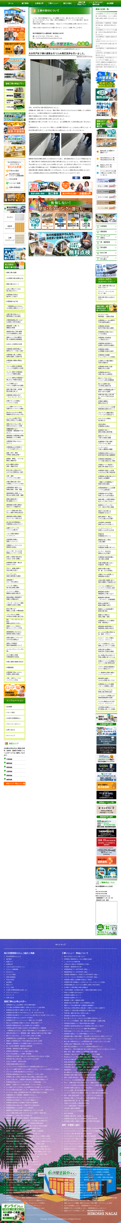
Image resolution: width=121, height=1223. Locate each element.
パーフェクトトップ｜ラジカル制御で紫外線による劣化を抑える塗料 (84, 1128)
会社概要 (110, 3)
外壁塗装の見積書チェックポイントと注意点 (106, 356)
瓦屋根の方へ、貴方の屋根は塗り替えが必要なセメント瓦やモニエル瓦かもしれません (90, 1049)
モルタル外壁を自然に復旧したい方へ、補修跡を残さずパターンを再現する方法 (30, 1089)
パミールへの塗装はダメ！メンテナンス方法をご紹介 (106, 587)
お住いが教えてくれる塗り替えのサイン (13, 290)
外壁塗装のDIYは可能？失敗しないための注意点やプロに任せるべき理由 (27, 1056)
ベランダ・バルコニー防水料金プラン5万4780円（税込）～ (82, 977)
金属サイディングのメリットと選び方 (12, 529)
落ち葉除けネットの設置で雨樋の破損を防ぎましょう (80, 1072)
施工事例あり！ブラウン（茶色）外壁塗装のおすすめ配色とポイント (26, 1198)
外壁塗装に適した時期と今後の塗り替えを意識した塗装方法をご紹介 (26, 1077)
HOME (31, 49)
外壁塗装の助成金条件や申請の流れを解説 (106, 327)
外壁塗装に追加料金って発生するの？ (104, 338)
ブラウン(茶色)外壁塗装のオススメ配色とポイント (106, 667)
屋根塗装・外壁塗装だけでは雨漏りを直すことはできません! (24, 1043)
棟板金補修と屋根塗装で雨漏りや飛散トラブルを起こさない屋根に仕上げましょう (30, 1141)
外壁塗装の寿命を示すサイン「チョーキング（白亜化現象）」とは (26, 1082)
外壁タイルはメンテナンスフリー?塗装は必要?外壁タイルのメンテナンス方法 (87, 1039)
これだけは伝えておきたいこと (15, 966)
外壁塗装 (14, 89)
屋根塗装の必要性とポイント (72, 997)
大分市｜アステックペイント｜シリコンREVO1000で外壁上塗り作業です (106, 44)
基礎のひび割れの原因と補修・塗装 (104, 616)
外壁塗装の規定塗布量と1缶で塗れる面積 (106, 558)
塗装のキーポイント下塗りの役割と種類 (104, 436)
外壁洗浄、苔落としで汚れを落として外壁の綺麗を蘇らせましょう (84, 1098)
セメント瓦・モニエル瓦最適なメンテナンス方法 (14, 552)
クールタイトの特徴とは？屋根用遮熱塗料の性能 (106, 696)
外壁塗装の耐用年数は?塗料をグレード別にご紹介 (14, 350)
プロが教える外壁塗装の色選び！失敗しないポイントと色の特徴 (25, 1007)
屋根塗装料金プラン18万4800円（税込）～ (77, 972)
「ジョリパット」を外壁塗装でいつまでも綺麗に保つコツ (23, 1133)
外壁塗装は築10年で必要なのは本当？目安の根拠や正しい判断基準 (26, 1028)
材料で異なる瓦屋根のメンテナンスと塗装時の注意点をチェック (83, 1046)
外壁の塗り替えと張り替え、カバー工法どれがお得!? (106, 396)
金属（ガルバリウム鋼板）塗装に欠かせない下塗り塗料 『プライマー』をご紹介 (88, 1203)
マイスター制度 (11, 974)
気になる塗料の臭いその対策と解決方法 (104, 385)
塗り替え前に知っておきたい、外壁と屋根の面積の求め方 (23, 1128)
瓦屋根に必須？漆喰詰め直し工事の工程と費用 (78, 1044)
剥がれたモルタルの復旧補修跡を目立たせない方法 (14, 413)
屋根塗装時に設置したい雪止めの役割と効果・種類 (14, 494)
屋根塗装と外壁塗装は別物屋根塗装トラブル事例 (14, 436)
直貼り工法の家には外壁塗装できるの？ (104, 512)
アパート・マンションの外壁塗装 (74, 1111)
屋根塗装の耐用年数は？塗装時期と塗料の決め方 (106, 627)
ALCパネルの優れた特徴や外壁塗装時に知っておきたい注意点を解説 (26, 1126)
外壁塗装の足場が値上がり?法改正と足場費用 (107, 477)
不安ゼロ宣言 (10, 979)
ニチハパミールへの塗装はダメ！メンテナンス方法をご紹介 (24, 1164)
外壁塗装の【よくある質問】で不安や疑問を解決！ (21, 1005)
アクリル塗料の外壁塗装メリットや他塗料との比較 (14, 367)
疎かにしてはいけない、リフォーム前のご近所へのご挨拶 (23, 1035)
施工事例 (25, 3)
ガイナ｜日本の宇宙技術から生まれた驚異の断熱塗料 (80, 1162)
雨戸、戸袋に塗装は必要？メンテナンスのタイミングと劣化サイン (84, 1095)
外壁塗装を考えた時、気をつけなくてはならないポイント (23, 1097)
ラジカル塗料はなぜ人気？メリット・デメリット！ (106, 702)
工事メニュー (53, 3)
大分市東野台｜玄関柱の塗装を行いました (106, 38)
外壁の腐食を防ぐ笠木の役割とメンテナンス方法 (14, 482)
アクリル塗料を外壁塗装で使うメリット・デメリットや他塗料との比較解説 (86, 1172)
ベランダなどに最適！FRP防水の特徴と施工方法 (14, 615)
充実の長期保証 (11, 977)
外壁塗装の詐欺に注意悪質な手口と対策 (105, 367)
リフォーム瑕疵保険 (12, 969)
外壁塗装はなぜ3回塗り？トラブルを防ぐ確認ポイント (22, 1100)
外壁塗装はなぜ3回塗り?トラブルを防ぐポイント (14, 448)
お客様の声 (39, 3)
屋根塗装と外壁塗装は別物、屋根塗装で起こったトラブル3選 (24, 1110)
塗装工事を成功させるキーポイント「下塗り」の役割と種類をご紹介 (84, 1200)
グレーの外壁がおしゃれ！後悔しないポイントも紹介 (106, 644)
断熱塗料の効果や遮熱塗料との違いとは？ (106, 592)
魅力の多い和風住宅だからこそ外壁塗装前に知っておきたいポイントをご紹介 (87, 1041)
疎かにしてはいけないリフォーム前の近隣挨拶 (106, 379)
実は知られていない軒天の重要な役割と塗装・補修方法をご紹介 (83, 1057)
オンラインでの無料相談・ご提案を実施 (106, 315)
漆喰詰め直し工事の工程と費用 (104, 540)
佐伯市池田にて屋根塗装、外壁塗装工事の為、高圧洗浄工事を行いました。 (106, 25)
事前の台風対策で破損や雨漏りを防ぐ (104, 604)
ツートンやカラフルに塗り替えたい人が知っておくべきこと (108, 173)
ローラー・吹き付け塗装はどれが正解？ (104, 552)
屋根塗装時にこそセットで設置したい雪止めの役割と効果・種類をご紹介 (86, 1069)
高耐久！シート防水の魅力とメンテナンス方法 (14, 627)
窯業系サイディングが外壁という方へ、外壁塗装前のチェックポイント (85, 1208)
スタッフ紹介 (10, 712)
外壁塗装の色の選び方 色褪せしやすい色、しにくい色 (22, 1010)
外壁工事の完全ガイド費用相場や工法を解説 (13, 315)
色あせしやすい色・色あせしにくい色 (106, 166)
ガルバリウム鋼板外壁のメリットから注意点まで (106, 413)
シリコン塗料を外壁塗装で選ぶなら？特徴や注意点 (14, 378)
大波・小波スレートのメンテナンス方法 (13, 679)
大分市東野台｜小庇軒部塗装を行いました (106, 49)
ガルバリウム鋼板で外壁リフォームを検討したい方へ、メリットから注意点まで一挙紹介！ (33, 1069)
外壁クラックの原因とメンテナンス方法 (13, 402)
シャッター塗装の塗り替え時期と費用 (12, 586)
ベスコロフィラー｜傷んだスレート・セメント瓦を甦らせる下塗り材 (84, 1138)
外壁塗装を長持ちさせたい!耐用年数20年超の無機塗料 (107, 454)
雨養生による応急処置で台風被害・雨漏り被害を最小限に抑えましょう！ (28, 1172)
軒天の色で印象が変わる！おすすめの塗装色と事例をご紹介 (82, 1059)
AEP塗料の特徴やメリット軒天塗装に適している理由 (106, 708)
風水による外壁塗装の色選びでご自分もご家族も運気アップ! (24, 1023)
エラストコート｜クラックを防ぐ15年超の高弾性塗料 (80, 1154)
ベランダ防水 (14, 107)
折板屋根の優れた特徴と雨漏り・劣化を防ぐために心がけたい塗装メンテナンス (88, 1036)
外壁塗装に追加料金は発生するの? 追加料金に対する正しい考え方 (84, 1026)
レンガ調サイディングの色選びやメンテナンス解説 (14, 407)
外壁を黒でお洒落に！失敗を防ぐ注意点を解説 (106, 650)
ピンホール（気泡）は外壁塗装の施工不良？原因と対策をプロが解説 (26, 1092)
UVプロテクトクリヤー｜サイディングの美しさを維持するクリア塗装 (85, 1156)
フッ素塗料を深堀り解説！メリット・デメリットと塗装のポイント (26, 1200)
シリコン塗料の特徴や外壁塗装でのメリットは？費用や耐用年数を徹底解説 (86, 1169)
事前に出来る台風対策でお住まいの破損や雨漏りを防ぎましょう (25, 1169)
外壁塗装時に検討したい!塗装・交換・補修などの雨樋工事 (81, 1067)
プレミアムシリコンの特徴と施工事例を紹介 (105, 691)
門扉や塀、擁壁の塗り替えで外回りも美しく (77, 1013)
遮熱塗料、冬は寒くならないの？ (74, 1182)
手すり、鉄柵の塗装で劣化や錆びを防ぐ (13, 569)
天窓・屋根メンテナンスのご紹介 (13, 477)
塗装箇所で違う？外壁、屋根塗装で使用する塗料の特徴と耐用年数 (84, 1185)
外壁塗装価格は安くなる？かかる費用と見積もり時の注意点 (82, 984)
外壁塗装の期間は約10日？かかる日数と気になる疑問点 (23, 1025)
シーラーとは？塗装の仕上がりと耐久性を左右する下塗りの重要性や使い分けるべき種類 (90, 1198)
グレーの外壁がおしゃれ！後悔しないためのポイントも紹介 (24, 1187)
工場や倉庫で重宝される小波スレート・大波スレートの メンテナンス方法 (28, 1138)
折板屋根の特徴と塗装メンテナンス (12, 540)
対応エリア (9, 984)
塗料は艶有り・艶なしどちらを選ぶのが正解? (105, 517)
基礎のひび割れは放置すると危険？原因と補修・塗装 (22, 1174)
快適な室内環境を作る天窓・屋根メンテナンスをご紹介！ (81, 1062)
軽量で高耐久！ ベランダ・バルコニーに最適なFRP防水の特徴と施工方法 (28, 1149)
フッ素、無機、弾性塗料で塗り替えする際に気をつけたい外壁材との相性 (28, 1136)
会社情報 (9, 982)
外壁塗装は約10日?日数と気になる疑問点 (105, 373)
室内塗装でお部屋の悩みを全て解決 (74, 1015)
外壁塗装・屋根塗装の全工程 (72, 966)
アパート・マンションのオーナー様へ (106, 292)
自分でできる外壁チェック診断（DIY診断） (19, 1053)
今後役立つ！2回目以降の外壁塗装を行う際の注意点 (79, 1010)
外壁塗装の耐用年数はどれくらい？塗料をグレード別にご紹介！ (25, 1074)
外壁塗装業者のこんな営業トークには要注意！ (106, 488)
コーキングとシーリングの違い (14, 650)
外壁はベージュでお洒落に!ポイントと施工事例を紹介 (107, 662)
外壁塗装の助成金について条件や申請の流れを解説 (79, 1023)
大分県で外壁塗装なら (13, 718)
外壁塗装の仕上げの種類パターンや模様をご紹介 (106, 685)
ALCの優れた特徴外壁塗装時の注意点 (12, 656)
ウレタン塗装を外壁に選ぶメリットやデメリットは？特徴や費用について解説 (87, 1174)
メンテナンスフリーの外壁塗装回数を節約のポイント (106, 408)
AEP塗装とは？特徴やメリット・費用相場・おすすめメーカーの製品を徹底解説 (88, 1180)
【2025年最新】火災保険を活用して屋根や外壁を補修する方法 (83, 990)
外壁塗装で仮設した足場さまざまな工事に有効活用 (106, 471)
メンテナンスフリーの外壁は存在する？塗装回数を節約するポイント (26, 1066)
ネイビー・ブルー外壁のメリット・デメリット (106, 639)
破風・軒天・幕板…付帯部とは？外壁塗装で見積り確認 (80, 1051)
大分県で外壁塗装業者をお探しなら (16, 990)
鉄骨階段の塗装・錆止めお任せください (14, 563)
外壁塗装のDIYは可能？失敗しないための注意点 (106, 494)
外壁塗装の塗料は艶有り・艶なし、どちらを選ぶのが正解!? (82, 1190)
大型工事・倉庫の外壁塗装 (72, 1108)
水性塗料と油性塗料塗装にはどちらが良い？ (106, 523)
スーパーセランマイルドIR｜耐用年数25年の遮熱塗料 (80, 1136)
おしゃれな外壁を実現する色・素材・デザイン (106, 633)
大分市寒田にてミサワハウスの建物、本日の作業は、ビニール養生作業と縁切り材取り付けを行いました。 (106, 17)
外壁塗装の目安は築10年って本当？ (12, 295)
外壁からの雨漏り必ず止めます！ (74, 992)
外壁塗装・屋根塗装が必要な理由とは (17, 1048)
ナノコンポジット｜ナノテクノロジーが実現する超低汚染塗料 (82, 1151)
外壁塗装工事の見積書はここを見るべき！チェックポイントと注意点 (84, 982)
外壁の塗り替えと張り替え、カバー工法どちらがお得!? (22, 1059)
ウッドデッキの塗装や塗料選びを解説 (13, 575)
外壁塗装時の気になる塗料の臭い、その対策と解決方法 (22, 1038)
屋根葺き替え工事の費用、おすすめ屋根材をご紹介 (79, 1003)
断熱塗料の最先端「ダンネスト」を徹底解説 (106, 598)
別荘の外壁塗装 (68, 1113)
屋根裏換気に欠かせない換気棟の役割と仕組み (14, 633)
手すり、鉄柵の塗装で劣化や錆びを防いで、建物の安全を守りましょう (85, 1082)
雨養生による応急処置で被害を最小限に (106, 610)
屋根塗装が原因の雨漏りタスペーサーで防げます (14, 517)
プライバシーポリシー (13, 724)
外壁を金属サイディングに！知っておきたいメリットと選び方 (82, 1031)
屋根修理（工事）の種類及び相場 (12, 326)
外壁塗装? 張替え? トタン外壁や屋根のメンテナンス (79, 1033)
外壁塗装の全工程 (12, 301)
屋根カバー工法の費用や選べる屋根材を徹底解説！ (79, 1005)
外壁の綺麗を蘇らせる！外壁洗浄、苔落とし (106, 564)
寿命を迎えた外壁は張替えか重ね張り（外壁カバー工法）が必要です (84, 1008)
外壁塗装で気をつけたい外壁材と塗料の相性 (14, 673)
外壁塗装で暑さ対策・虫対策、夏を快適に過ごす (78, 1116)
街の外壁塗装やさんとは (13, 956)
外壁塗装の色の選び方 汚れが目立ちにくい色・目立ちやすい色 (25, 1012)
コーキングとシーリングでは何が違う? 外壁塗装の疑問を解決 (24, 1123)
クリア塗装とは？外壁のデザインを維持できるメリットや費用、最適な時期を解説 (88, 1177)
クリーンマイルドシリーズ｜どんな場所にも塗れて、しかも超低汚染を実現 (86, 1164)
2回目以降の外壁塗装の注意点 (104, 425)
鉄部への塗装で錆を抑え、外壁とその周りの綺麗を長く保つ (82, 1077)
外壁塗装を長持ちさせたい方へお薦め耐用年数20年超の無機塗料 (83, 1195)
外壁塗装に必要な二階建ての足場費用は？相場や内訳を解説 (82, 1121)
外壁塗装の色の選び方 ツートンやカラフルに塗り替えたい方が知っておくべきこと (31, 1015)
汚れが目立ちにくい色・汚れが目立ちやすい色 (108, 159)
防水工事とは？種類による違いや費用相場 (14, 609)
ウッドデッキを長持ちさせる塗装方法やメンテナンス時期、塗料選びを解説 (86, 1085)
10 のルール (9, 972)
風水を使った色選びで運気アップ (107, 151)
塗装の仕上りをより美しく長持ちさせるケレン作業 (14, 425)
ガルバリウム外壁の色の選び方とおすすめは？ (20, 1071)
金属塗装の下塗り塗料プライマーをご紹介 (105, 442)
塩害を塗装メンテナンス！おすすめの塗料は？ (14, 638)
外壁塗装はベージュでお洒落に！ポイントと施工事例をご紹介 (24, 1195)
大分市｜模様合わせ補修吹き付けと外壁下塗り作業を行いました (106, 63)
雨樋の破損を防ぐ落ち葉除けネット (12, 500)
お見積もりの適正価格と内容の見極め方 (106, 361)
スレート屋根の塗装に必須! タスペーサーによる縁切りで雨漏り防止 (26, 1113)
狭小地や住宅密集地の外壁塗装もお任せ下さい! (14, 523)
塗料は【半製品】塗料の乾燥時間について (14, 644)
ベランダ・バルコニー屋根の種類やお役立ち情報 (14, 604)
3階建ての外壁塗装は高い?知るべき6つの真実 (106, 390)
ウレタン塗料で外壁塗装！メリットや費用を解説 (14, 373)
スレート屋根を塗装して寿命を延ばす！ (76, 1105)
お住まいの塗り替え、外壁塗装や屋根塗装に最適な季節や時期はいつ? (27, 1079)
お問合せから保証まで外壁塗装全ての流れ (76, 964)
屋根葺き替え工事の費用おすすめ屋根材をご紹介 (14, 332)
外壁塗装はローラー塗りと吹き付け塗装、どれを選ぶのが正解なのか (26, 1120)
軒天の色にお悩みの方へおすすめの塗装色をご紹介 (14, 471)
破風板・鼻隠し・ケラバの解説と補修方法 (14, 459)
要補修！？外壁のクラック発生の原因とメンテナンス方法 (23, 1084)
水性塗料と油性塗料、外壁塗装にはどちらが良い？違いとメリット (84, 1192)
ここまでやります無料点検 (72, 961)
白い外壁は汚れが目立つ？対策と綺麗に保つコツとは (106, 656)
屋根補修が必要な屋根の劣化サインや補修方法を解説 (80, 1075)
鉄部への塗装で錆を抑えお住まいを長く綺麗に (14, 557)
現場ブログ (38, 49)
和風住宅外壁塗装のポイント (104, 535)
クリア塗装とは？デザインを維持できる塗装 (14, 384)
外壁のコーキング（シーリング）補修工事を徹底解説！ (80, 1028)
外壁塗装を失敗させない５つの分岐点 (106, 333)
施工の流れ (67, 3)
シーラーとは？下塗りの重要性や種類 (105, 448)
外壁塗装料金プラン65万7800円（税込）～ (77, 969)
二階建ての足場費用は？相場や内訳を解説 (106, 483)
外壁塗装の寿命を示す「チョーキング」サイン (14, 396)
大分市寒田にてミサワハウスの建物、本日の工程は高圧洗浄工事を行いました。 (106, 32)
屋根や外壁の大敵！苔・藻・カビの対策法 (105, 569)
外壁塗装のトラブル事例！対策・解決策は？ (106, 621)
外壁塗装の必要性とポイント (72, 995)
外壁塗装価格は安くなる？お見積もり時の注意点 (14, 321)
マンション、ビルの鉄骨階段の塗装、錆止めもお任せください (82, 1080)
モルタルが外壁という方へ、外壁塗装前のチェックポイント (82, 1205)
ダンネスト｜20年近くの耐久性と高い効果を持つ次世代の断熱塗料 (84, 1159)
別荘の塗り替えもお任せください (106, 298)
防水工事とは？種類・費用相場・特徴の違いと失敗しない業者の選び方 (27, 1146)
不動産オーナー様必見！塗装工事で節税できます (106, 465)
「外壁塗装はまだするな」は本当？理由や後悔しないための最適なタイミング (29, 1030)
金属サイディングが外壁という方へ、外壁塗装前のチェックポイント (84, 1210)
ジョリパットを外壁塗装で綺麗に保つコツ (106, 546)
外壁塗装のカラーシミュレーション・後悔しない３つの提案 (24, 1020)
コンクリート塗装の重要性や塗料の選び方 (13, 592)
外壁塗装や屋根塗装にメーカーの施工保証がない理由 (106, 460)
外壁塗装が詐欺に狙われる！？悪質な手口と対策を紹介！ (23, 1105)
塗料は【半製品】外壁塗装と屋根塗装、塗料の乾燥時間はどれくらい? (27, 1118)
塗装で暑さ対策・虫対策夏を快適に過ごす (14, 390)
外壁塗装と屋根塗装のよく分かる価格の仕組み (78, 959)
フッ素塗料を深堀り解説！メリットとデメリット (106, 673)
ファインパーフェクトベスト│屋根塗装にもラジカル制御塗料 (82, 1131)
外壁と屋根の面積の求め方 (14, 661)
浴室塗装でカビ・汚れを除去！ (12, 581)
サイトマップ (10, 735)
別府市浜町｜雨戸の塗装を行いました (106, 68)
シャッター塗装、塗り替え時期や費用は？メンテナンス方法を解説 (84, 1090)
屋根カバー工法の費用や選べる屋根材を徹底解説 (14, 338)
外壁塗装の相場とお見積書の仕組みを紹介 (106, 350)
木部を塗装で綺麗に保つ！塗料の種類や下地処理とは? (107, 581)
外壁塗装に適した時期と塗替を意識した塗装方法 (14, 355)
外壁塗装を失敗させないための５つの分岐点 (19, 1017)
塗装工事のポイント (12, 284)
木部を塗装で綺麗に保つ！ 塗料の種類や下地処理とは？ (23, 1162)
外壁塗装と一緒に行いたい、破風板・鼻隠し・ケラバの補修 (82, 1054)
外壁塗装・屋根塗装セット (14, 101)
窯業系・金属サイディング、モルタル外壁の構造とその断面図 (24, 1131)
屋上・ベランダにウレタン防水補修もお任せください (14, 621)
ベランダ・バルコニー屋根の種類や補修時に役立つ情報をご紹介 (25, 1144)
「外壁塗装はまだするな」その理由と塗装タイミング (14, 307)
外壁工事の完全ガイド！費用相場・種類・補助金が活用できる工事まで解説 (28, 1033)
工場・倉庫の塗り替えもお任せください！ (106, 286)
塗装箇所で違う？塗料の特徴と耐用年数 (105, 431)
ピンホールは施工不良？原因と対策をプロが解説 (14, 419)
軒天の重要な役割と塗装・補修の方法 (12, 465)
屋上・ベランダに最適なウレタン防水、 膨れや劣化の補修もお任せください (29, 1151)
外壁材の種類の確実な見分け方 (103, 402)
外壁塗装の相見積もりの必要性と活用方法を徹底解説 (22, 1102)
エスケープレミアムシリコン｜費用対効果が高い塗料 (80, 1144)
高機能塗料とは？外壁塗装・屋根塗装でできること (14, 430)
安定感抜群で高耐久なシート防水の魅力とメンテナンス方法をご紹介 (26, 1154)
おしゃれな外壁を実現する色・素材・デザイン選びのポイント (24, 1182)
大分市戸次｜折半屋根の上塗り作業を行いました (106, 54)
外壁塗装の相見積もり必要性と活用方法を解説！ (106, 344)
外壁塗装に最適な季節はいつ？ (14, 361)
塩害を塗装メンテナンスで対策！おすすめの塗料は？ (22, 1159)
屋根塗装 (14, 95)
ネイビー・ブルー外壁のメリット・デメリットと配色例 (22, 1185)
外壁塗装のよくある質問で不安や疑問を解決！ (106, 321)
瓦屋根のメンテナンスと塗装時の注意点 (14, 546)
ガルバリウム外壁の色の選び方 (104, 419)
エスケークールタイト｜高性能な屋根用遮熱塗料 (78, 1146)
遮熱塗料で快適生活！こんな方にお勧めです (77, 1149)
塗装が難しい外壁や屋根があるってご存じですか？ (106, 500)
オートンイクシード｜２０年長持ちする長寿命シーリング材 (82, 1167)
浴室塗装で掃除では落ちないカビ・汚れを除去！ (78, 1087)
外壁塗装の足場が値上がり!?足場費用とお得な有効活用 (80, 1118)
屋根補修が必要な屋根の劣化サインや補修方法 (14, 506)
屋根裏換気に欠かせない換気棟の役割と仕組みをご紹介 (22, 1156)
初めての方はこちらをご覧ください (74, 956)
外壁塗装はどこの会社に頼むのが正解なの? (19, 1115)
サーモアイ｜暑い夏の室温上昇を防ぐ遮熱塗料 (78, 1133)
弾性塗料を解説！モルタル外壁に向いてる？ (106, 679)
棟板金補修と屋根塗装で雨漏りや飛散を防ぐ (14, 598)
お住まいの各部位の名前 (14, 344)
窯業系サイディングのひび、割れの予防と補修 (106, 506)
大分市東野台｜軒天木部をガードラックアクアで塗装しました (106, 59)
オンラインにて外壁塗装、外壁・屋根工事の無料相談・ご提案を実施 (84, 1021)
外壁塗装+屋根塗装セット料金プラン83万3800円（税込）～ (82, 974)
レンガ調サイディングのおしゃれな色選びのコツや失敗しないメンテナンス (28, 1087)
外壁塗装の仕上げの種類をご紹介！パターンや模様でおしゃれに (25, 1208)
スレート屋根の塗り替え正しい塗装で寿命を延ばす (14, 511)
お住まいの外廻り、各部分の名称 (16, 1061)
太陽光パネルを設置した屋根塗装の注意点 (106, 575)
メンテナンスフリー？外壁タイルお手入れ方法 (106, 529)
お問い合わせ (10, 730)
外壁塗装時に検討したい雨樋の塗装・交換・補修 (14, 488)
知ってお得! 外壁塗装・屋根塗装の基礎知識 (19, 1046)
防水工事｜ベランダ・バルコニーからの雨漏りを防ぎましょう (82, 1018)
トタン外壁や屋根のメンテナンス (12, 534)
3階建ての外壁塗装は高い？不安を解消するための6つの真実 (24, 1041)
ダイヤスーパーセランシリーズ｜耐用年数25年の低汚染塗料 (82, 1141)
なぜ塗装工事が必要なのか (14, 278)
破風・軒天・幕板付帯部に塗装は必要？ (13, 454)
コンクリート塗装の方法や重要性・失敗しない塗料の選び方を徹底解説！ (86, 1093)
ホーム (10, 3)
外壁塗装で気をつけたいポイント (14, 442)
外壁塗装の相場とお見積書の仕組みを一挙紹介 (78, 979)
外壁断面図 (10, 667)
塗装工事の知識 (11, 272)
